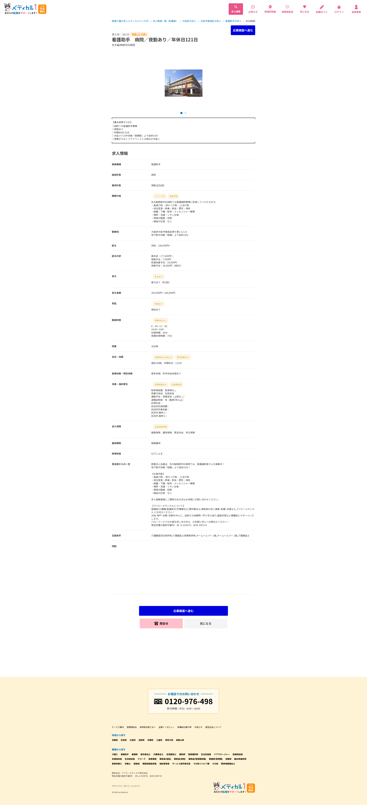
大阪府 (133, 740)
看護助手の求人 (233, 21)
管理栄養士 (117, 763)
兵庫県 (115, 740)
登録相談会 (132, 727)
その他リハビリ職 (201, 763)
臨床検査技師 (240, 758)
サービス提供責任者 (181, 763)
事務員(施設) (165, 758)
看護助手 (125, 754)
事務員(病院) (180, 758)
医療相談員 (238, 754)
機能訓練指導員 (149, 763)
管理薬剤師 (193, 754)
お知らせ (198, 727)
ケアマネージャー (222, 754)
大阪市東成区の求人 (210, 21)
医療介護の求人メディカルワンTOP (130, 21)
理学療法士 (145, 754)
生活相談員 (130, 758)
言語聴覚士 (171, 754)
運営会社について (213, 727)
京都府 (150, 740)
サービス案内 (118, 727)
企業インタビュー (167, 727)
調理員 (137, 763)
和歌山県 (180, 740)
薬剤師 (182, 754)
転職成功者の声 (184, 727)
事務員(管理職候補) (197, 758)
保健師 (228, 758)
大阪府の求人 (189, 21)
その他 (215, 763)
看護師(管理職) (215, 758)
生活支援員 (206, 754)
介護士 (115, 754)
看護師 (135, 754)
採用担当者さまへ (148, 727)
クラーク (142, 758)
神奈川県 (169, 740)
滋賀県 (141, 740)
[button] (181, 113)
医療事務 (153, 758)
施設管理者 (164, 763)
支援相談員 (117, 758)
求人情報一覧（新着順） (165, 21)
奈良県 (124, 740)
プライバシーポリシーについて (126, 786)
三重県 (159, 740)
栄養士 (128, 763)
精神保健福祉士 (228, 763)
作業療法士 (158, 754)
